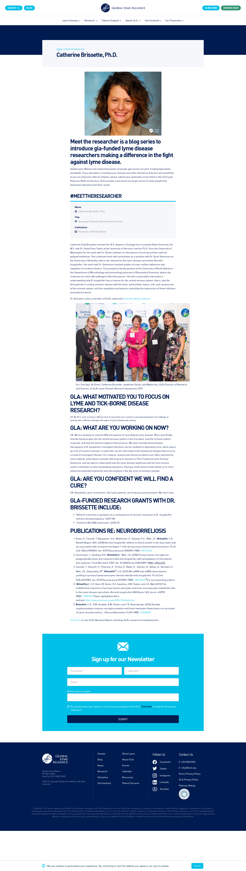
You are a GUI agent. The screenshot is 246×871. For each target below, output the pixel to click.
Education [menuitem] (103, 777)
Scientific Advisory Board (136, 298)
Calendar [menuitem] (127, 771)
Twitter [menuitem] (163, 768)
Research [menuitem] (89, 20)
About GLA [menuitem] (131, 20)
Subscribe (211, 8)
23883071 (88, 596)
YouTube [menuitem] (164, 789)
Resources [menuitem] (127, 777)
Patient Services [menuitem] (130, 783)
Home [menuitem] (59, 49)
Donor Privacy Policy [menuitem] (189, 773)
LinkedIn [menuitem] (164, 782)
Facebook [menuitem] (165, 762)
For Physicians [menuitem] (173, 20)
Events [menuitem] (125, 765)
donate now (230, 8)
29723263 (146, 550)
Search (12, 8)
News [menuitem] (100, 765)
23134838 (145, 612)
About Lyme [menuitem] (128, 753)
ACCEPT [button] (197, 866)
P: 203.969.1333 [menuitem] (187, 762)
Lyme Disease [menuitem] (70, 20)
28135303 (140, 579)
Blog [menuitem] (100, 759)
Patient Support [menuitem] (110, 20)
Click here (75, 620)
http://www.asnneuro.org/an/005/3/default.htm (110, 600)
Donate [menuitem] (101, 753)
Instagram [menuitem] (165, 775)
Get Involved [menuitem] (152, 20)
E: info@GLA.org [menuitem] (187, 767)
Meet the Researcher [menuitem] (75, 49)
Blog (29, 8)
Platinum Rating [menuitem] (187, 785)
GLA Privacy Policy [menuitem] (188, 779)
